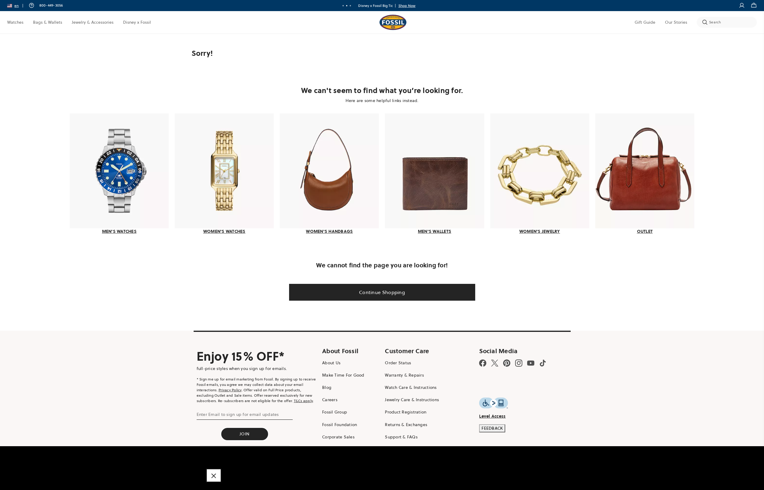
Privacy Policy (230, 389)
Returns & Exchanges (406, 425)
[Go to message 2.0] (346, 5)
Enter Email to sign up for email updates (238, 414)
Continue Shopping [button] (382, 292)
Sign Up (416, 5)
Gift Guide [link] (645, 22)
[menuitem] (15, 22)
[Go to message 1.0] (343, 5)
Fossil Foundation (339, 425)
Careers (329, 400)
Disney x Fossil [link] (137, 22)
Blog (326, 387)
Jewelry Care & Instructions (412, 400)
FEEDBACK (492, 428)
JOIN (244, 434)
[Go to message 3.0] (350, 5)
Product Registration (405, 412)
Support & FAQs (401, 437)
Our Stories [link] (676, 22)
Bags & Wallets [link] (47, 22)
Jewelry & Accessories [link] (92, 22)
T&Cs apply (303, 400)
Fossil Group (334, 412)
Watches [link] (15, 22)
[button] (17, 5)
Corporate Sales (338, 437)
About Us (331, 363)
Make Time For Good (343, 375)
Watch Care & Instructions (410, 387)
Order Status (398, 363)
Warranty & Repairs (404, 375)
